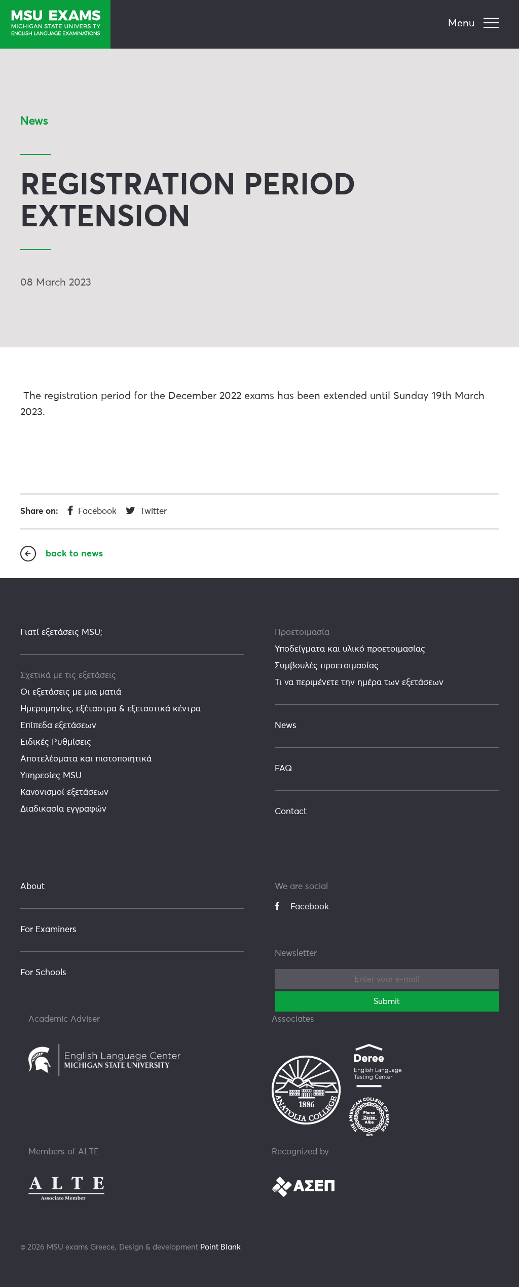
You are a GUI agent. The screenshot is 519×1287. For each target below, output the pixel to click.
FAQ (283, 769)
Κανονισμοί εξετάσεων (64, 792)
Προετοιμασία (302, 632)
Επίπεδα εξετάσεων (58, 725)
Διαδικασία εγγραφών (63, 809)
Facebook (309, 907)
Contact (291, 812)
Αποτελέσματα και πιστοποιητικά (86, 759)
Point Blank (220, 1247)
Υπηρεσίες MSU (51, 776)
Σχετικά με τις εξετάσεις (68, 675)
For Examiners (48, 930)
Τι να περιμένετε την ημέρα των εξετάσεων (359, 682)
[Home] (55, 24)
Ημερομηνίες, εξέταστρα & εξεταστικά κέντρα (110, 709)
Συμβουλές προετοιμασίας (327, 666)
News (285, 725)
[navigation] (474, 24)
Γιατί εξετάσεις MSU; (61, 632)
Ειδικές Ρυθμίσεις (55, 742)
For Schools (43, 973)
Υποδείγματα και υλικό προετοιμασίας (350, 649)
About (32, 886)
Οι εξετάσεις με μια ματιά (70, 692)
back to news (74, 553)
